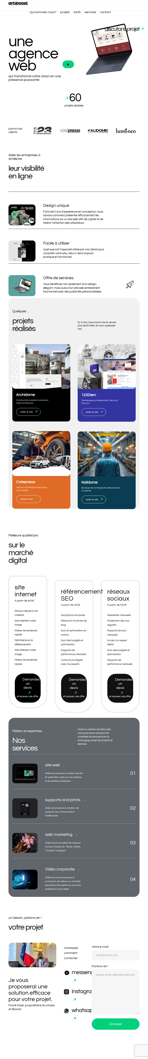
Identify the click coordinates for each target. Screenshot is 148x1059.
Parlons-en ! (100, 966)
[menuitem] (43, 12)
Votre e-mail (100, 946)
